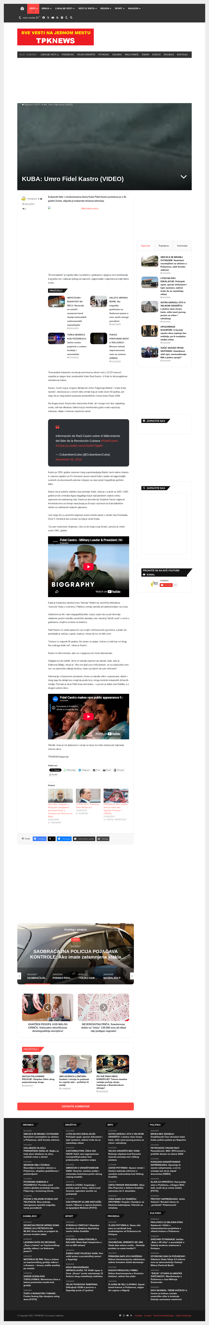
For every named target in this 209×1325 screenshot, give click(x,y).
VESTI (32, 8)
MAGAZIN (133, 8)
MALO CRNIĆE (132, 54)
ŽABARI (145, 54)
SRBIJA (45, 8)
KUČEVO (156, 54)
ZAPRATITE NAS (156, 488)
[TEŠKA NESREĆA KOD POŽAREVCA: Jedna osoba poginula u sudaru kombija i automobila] (56, 338)
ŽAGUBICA (169, 54)
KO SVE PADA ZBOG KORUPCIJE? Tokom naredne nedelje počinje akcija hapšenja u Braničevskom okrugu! (112, 1082)
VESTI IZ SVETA (86, 8)
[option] (73, 953)
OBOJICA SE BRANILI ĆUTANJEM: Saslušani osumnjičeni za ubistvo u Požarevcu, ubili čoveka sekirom (173, 263)
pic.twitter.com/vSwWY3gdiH (84, 445)
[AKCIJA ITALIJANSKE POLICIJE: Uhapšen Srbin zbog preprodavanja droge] (38, 1064)
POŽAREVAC (68, 54)
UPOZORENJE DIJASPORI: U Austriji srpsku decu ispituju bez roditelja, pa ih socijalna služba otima (173, 333)
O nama (147, 1315)
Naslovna (28, 105)
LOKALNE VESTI (63, 8)
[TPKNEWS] (55, 37)
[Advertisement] (104, 80)
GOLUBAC (117, 54)
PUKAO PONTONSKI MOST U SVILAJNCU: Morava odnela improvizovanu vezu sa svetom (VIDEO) (119, 346)
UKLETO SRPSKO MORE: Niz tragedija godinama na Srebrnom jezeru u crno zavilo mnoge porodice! (119, 309)
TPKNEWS (32, 199)
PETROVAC (103, 54)
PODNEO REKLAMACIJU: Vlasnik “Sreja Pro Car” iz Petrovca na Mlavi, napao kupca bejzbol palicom (73, 957)
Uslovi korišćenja (183, 1315)
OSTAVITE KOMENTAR (76, 1106)
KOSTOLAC (182, 54)
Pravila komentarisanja (163, 1315)
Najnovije (145, 245)
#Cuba (60, 445)
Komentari (182, 245)
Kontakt (138, 1315)
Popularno (164, 245)
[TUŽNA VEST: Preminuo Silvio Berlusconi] (88, 796)
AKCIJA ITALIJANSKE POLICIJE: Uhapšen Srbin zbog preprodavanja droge (38, 1079)
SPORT (118, 8)
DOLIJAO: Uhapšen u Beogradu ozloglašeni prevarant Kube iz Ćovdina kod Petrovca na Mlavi (60, 810)
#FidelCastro (109, 440)
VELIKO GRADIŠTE (86, 54)
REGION (105, 8)
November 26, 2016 (69, 459)
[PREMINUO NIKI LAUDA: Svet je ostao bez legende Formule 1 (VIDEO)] (116, 796)
